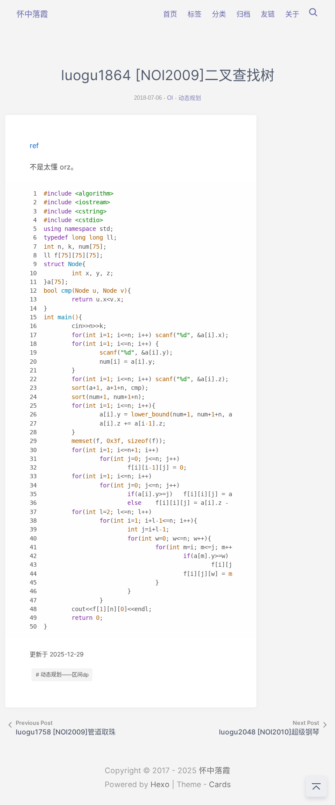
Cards (220, 784)
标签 (195, 14)
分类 (219, 14)
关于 (292, 14)
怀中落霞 (214, 770)
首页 (170, 14)
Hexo (160, 784)
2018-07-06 (148, 98)
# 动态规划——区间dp (62, 674)
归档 (243, 14)
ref (34, 145)
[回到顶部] (316, 786)
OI (170, 98)
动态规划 (189, 98)
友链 (268, 14)
